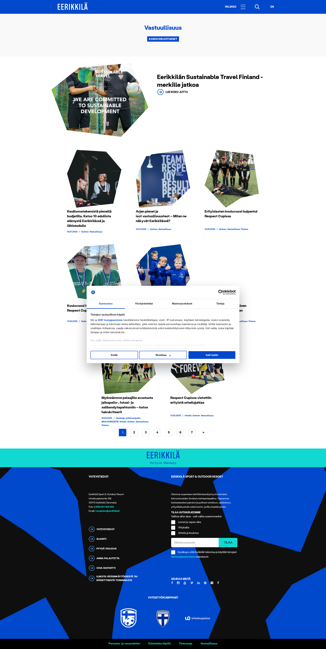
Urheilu (123, 421)
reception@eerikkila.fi (107, 511)
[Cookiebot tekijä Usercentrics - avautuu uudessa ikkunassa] (221, 292)
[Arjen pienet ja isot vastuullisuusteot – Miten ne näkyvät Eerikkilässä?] (163, 179)
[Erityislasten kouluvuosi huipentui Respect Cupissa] (232, 179)
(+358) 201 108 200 (104, 506)
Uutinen (85, 232)
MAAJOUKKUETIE (110, 421)
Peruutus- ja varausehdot (124, 643)
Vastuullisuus (96, 232)
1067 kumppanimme (110, 320)
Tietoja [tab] (220, 303)
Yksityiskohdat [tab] (144, 303)
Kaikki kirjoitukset (163, 39)
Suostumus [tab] (106, 303)
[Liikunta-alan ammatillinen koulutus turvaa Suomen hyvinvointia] (232, 273)
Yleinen (244, 229)
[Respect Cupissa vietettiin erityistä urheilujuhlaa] (197, 365)
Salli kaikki (212, 355)
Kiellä (114, 355)
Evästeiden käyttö (159, 643)
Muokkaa (161, 355)
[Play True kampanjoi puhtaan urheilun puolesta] (163, 273)
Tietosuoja (185, 643)
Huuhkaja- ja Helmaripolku (128, 418)
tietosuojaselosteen (183, 556)
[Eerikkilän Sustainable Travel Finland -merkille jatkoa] (99, 100)
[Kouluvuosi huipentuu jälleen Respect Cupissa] (94, 273)
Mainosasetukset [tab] (182, 303)
